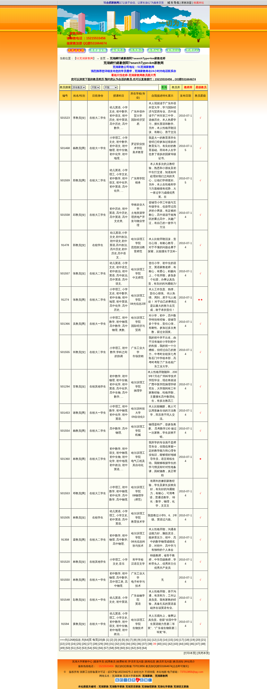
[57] (106, 647)
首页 (103, 58)
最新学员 (99, 661)
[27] (89, 643)
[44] (181, 643)
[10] (143, 639)
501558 (65, 214)
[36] (139, 643)
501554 (65, 430)
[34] (128, 643)
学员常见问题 (136, 661)
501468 (65, 148)
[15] (170, 639)
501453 (65, 412)
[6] (127, 639)
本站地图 (161, 671)
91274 (65, 299)
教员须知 (178, 661)
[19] (192, 639)
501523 (65, 117)
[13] (159, 639)
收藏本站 (199, 2)
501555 (65, 352)
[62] (133, 647)
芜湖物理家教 (149, 686)
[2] (111, 639)
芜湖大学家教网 (132, 675)
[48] (203, 643)
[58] (111, 647)
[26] (84, 643)
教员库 (176, 87)
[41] (164, 643)
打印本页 (190, 653)
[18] (187, 639)
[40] (159, 643)
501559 (65, 180)
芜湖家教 (117, 675)
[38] (150, 643)
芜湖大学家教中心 (82, 661)
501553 (65, 493)
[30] (106, 643)
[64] (144, 647)
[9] (139, 639)
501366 (65, 323)
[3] (115, 639)
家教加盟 (186, 2)
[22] (62, 643)
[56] (100, 647)
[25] (78, 643)
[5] (123, 639)
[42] (170, 643)
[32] (117, 643)
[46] (192, 643)
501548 (65, 599)
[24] (73, 643)
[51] (73, 647)
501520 (65, 561)
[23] (67, 643)
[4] (119, 639)
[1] (107, 639)
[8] (135, 639)
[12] (154, 639)
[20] (198, 639)
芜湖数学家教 (117, 686)
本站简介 (190, 661)
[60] (122, 647)
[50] (67, 647)
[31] (111, 643)
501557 (65, 273)
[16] (176, 639)
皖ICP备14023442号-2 (121, 671)
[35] (133, 643)
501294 (65, 386)
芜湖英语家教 (133, 686)
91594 (65, 623)
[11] (149, 639)
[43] (175, 643)
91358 (65, 539)
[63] (139, 647)
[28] (95, 643)
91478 (65, 245)
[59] (117, 647)
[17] (181, 639)
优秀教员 (110, 661)
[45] (186, 643)
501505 (65, 517)
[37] (144, 643)
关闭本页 (203, 653)
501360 (65, 458)
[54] (89, 647)
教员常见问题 (165, 661)
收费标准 (122, 661)
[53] (84, 647)
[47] (197, 643)
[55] (95, 647)
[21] (203, 639)
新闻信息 (150, 661)
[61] (128, 647)
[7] (131, 639)
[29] (100, 643)
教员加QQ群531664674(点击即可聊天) (167, 666)
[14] (165, 639)
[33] (122, 643)
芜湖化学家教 (165, 686)
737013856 (139, 666)
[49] (62, 647)
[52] (78, 647)
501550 (65, 579)
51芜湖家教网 (84, 58)
